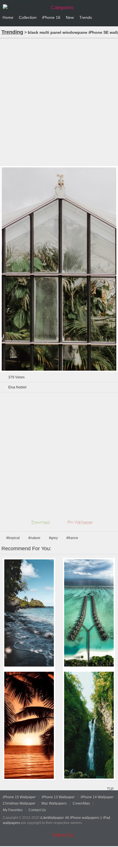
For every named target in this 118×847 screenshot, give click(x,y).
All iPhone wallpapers (82, 818)
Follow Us (62, 835)
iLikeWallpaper (52, 818)
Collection (28, 17)
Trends (85, 17)
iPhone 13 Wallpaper (58, 797)
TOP (110, 789)
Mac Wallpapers (54, 803)
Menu (112, 18)
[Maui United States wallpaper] (89, 725)
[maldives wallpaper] (89, 612)
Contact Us (37, 810)
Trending (12, 32)
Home (8, 17)
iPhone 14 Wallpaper (97, 797)
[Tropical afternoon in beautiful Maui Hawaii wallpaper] (29, 613)
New (70, 17)
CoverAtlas (81, 803)
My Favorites (13, 810)
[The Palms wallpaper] (29, 725)
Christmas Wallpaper (19, 803)
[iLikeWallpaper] (24, 6)
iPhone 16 (51, 17)
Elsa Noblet (17, 387)
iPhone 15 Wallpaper (19, 797)
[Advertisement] (59, 101)
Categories (62, 7)
